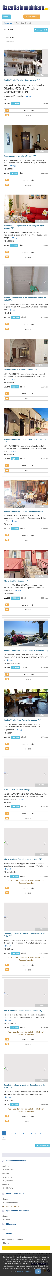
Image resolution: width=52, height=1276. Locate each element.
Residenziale (8, 23)
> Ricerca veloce (8, 1169)
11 (45, 1133)
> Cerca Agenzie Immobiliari (12, 1239)
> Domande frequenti (10, 1202)
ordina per (9, 37)
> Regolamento (8, 1180)
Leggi (30, 96)
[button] (7, 63)
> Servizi (5, 1199)
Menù (5, 16)
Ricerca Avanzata (31, 16)
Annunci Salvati (41, 30)
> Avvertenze (7, 1177)
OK (38, 1271)
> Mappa (5, 1243)
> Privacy (5, 1184)
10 (40, 1133)
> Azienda (5, 1166)
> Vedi (4, 1229)
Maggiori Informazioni (24, 1271)
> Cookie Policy (8, 1188)
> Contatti (5, 1173)
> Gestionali (6, 1219)
